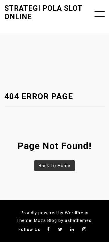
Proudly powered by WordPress (55, 212)
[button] (99, 15)
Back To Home (54, 165)
